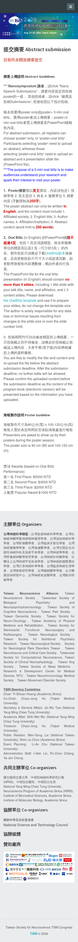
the (6, 300)
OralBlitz (15, 300)
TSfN (33, 933)
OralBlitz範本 (55, 253)
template (29, 300)
